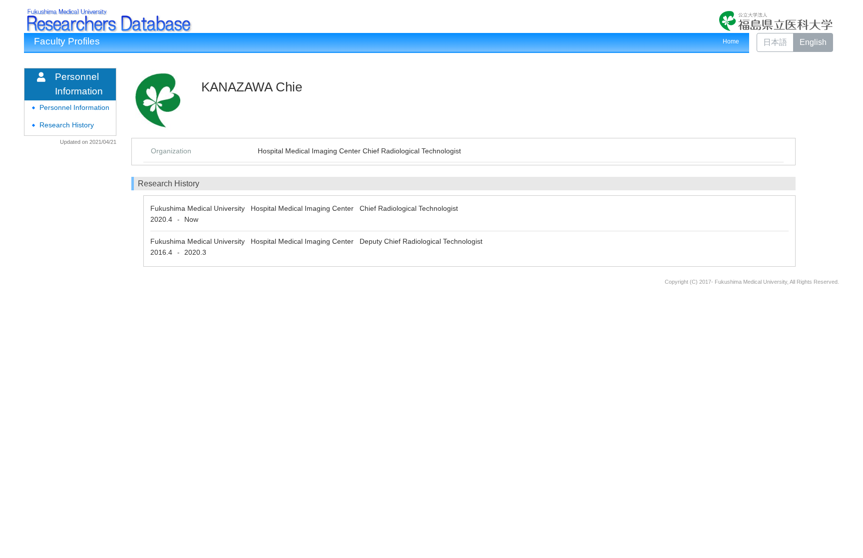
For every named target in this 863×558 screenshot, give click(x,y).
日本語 (775, 42)
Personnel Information (74, 107)
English (813, 42)
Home (731, 41)
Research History (66, 125)
